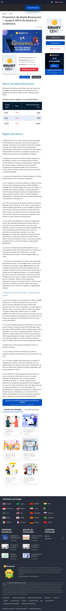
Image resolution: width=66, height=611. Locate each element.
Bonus (10, 13)
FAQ (41, 600)
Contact (24, 600)
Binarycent (6, 598)
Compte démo (49, 600)
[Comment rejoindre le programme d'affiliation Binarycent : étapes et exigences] (5, 555)
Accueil (4, 13)
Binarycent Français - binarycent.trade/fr (15, 608)
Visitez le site (36, 77)
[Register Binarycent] (54, 61)
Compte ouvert (24, 77)
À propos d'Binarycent (18, 598)
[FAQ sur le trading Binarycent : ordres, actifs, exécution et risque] (12, 445)
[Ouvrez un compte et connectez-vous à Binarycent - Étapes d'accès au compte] (12, 469)
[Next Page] (7, 487)
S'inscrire (56, 598)
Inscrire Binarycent (33, 7)
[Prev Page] (3, 487)
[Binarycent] (54, 33)
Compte (5, 600)
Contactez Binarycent (34, 608)
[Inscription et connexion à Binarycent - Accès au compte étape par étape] (5, 546)
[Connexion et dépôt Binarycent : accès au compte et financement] (30, 469)
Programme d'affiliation (35, 598)
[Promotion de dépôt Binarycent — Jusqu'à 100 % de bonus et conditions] (5, 537)
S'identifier (47, 598)
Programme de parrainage (11, 603)
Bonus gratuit (56, 48)
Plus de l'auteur (32, 409)
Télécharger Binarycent (28, 603)
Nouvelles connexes (13, 409)
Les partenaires (14, 600)
